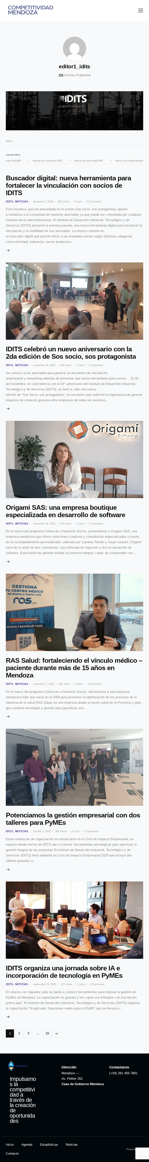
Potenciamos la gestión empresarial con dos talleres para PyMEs (73, 818)
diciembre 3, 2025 (43, 201)
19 (48, 1032)
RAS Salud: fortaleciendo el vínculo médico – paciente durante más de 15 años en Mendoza (74, 668)
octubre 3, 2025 (42, 831)
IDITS (9, 201)
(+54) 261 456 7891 (123, 1073)
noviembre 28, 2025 (44, 523)
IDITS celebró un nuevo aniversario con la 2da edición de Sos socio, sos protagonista (71, 352)
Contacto (12, 1153)
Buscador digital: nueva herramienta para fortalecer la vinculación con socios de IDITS (68, 185)
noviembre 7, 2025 (43, 684)
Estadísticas (49, 1144)
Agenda (26, 1144)
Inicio (10, 1144)
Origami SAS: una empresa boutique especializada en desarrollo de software (66, 511)
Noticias (21, 201)
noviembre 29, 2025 (44, 365)
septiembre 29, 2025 (44, 984)
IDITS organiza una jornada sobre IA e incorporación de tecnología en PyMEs (65, 971)
